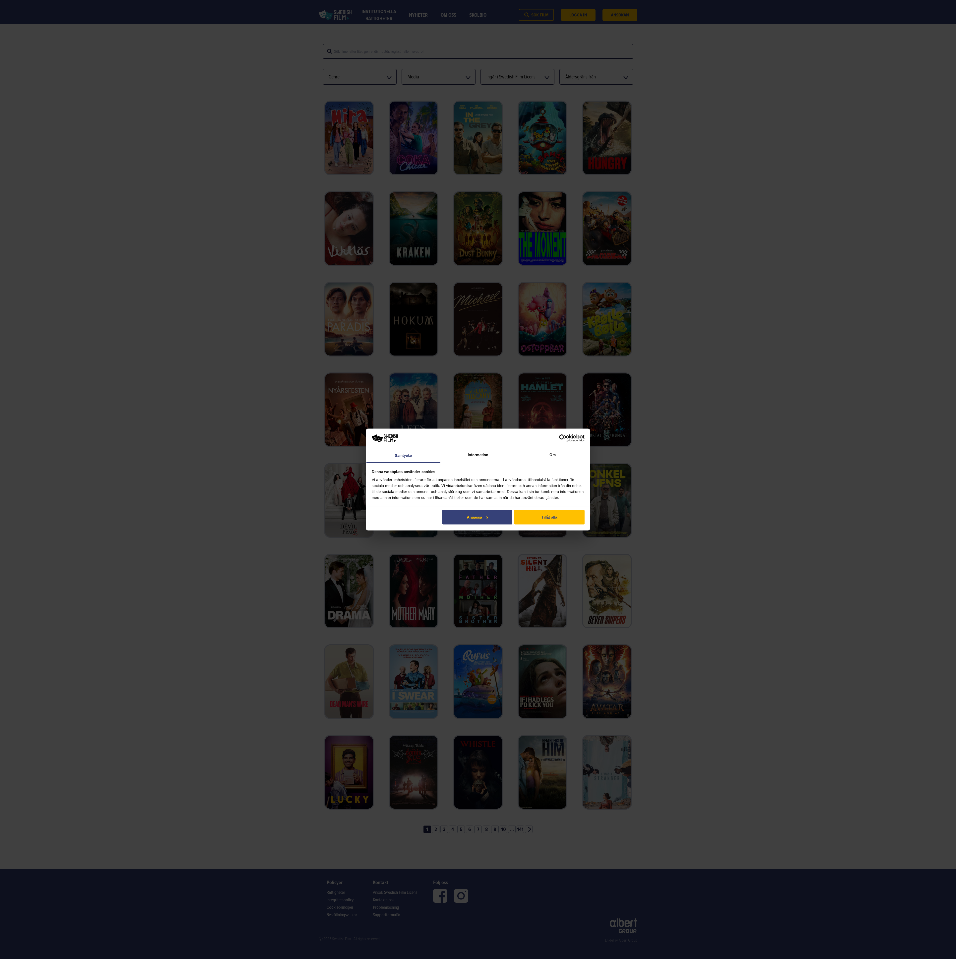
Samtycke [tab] (403, 455)
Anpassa (474, 517)
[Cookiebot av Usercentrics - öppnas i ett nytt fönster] (563, 438)
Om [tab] (552, 454)
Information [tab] (478, 454)
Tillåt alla (549, 517)
